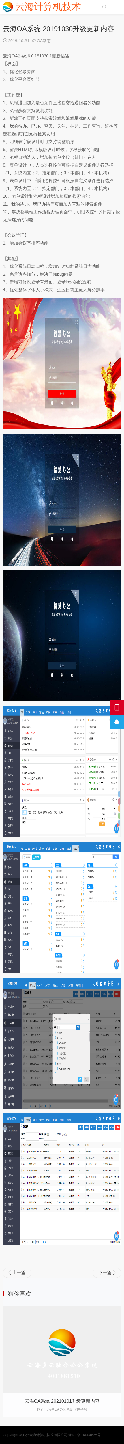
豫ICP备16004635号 (84, 1435)
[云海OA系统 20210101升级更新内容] (62, 1350)
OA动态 (44, 40)
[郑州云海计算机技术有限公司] (42, 7)
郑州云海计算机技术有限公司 (44, 1435)
